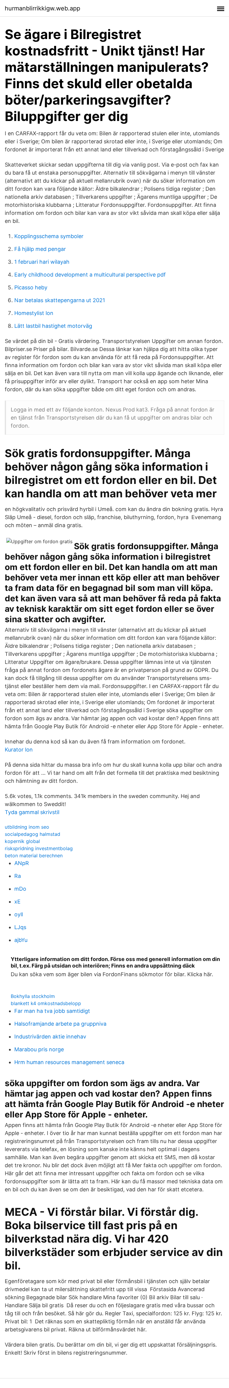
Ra (17, 876)
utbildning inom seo (27, 827)
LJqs (20, 927)
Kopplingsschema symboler (48, 236)
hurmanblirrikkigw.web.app (42, 8)
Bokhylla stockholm (33, 996)
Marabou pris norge (39, 1049)
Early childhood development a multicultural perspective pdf (90, 274)
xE (17, 901)
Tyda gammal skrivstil (32, 812)
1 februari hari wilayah (41, 262)
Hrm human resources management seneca (69, 1062)
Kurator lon (19, 749)
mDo (20, 889)
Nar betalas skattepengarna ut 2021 (59, 300)
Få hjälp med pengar (40, 249)
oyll (18, 914)
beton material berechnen (34, 855)
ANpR (21, 863)
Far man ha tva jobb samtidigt (52, 1011)
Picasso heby (30, 287)
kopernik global (22, 841)
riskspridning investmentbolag (39, 848)
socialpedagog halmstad (32, 834)
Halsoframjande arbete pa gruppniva (60, 1024)
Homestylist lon (33, 313)
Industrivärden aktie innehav (50, 1036)
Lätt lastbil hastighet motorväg (53, 326)
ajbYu (20, 940)
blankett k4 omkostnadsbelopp (46, 1003)
